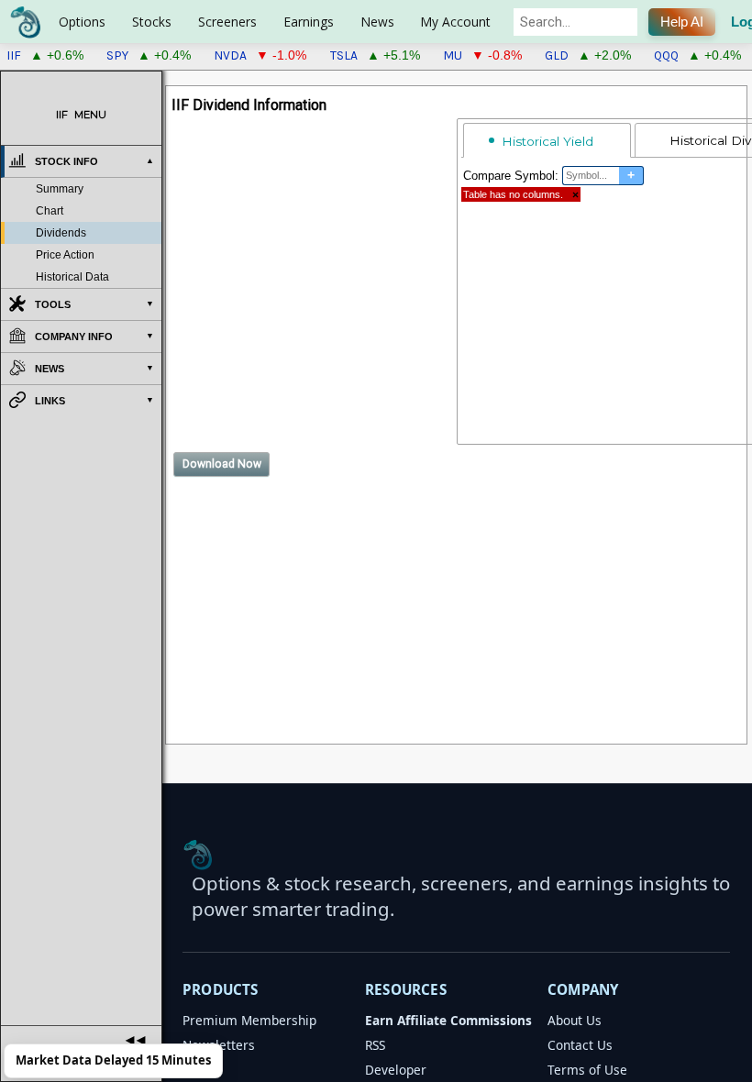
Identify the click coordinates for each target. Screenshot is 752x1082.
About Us (574, 1020)
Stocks (151, 21)
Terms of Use (587, 1069)
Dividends (61, 232)
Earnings (308, 21)
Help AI (681, 22)
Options (82, 21)
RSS (375, 1045)
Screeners (227, 21)
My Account (455, 21)
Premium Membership (249, 1020)
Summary (59, 188)
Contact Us (580, 1045)
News (377, 21)
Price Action (65, 254)
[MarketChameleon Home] (198, 854)
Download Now (221, 464)
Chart (49, 210)
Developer (395, 1069)
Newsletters (218, 1045)
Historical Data (72, 276)
